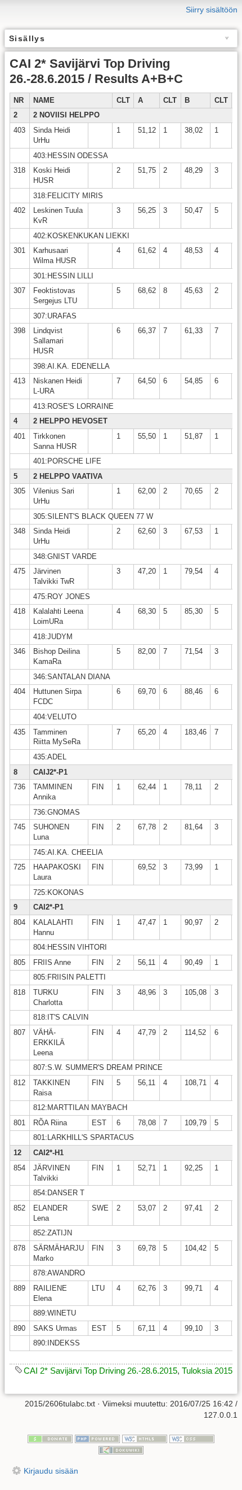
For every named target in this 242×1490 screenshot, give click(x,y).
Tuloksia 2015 (207, 1370)
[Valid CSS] (191, 1438)
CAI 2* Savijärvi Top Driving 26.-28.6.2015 (100, 1370)
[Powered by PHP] (97, 1438)
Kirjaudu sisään (51, 1470)
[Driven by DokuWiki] (121, 1449)
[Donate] (50, 1438)
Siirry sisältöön (211, 9)
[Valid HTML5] (144, 1438)
